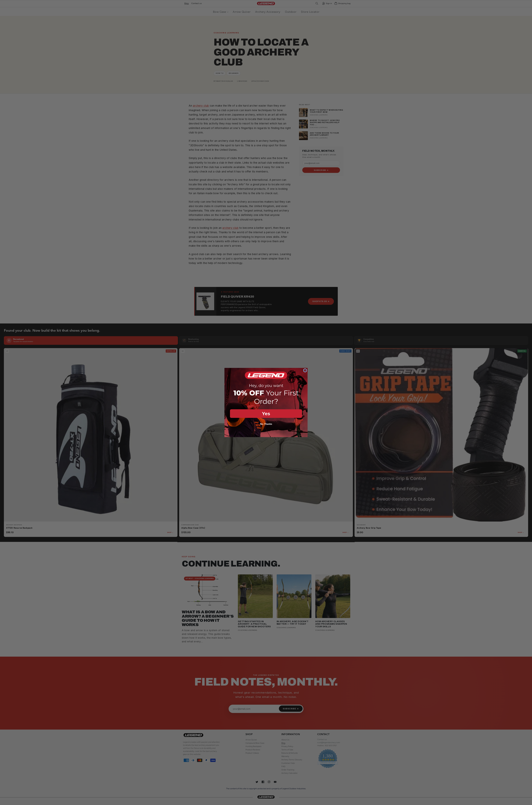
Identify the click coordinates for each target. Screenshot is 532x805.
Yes (266, 413)
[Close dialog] (305, 370)
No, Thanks (266, 424)
